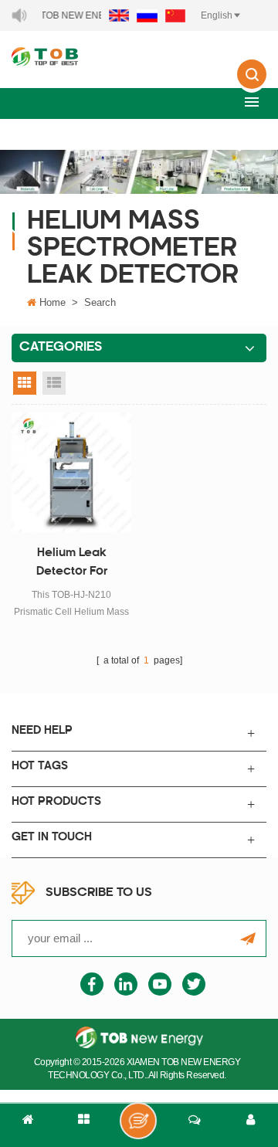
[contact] (194, 1125)
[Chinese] (175, 15)
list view (54, 383)
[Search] (251, 85)
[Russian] (147, 15)
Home (52, 302)
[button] (251, 101)
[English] (119, 15)
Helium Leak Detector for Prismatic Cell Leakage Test (71, 565)
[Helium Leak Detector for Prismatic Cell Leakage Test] (71, 472)
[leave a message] (138, 1120)
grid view (24, 383)
